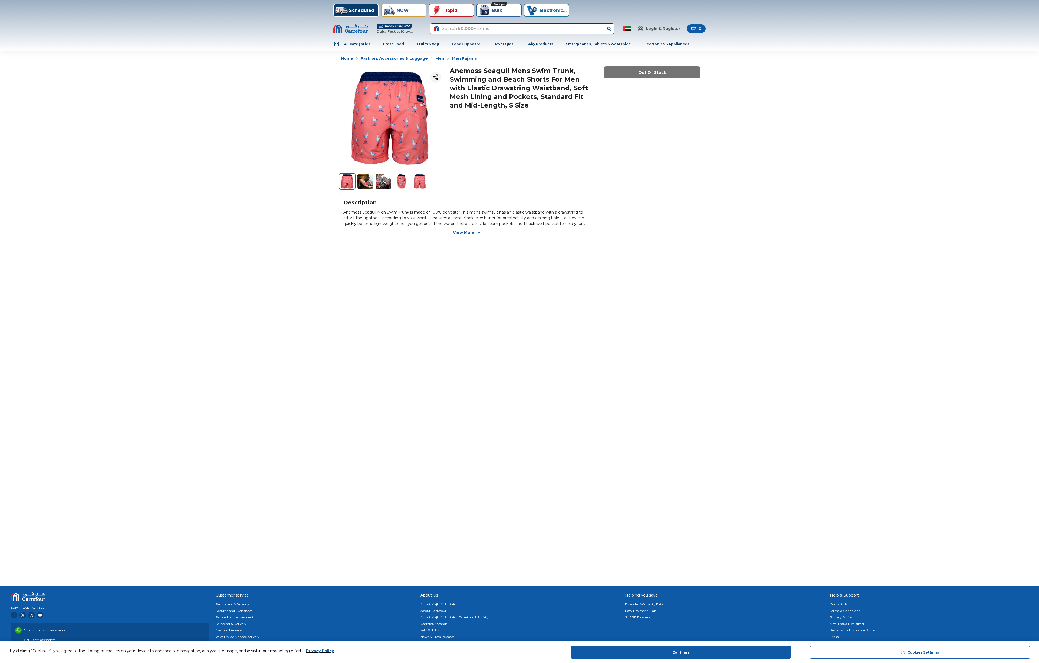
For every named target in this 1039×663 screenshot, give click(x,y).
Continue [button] (681, 652)
